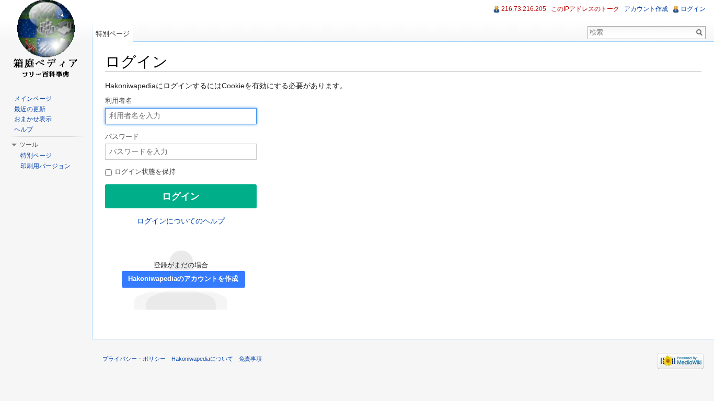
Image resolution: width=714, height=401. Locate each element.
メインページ (33, 98)
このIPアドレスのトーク (585, 9)
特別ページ (113, 34)
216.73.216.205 (523, 9)
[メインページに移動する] (46, 42)
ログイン (693, 9)
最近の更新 (29, 109)
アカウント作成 (646, 9)
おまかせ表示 (33, 119)
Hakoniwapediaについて (202, 359)
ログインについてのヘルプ (181, 221)
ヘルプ (23, 129)
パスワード (122, 136)
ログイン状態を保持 (144, 171)
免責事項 (250, 359)
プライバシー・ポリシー (134, 359)
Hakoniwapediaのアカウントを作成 (183, 278)
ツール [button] (28, 144)
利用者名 (118, 100)
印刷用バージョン (45, 166)
